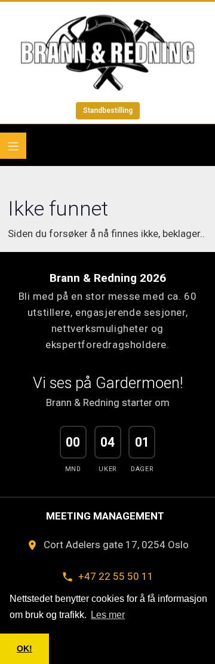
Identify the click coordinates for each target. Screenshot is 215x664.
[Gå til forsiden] (108, 52)
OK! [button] (24, 648)
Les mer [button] (108, 615)
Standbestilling (108, 110)
